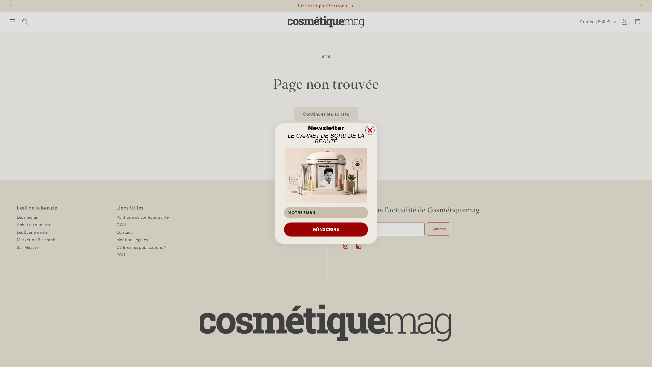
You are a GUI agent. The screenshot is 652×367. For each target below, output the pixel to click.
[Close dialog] (369, 130)
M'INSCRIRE (326, 229)
